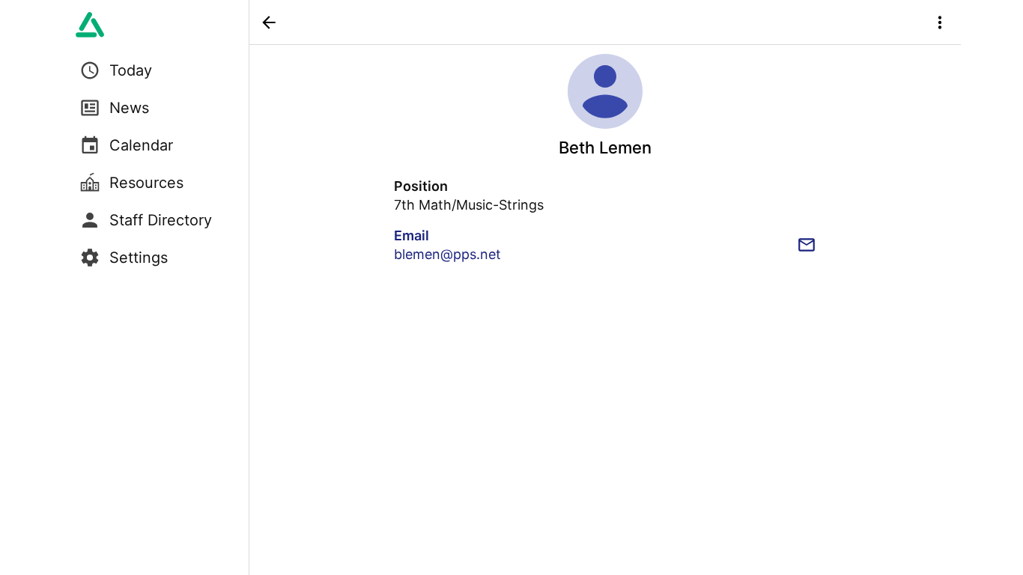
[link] (90, 24)
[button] (269, 22)
